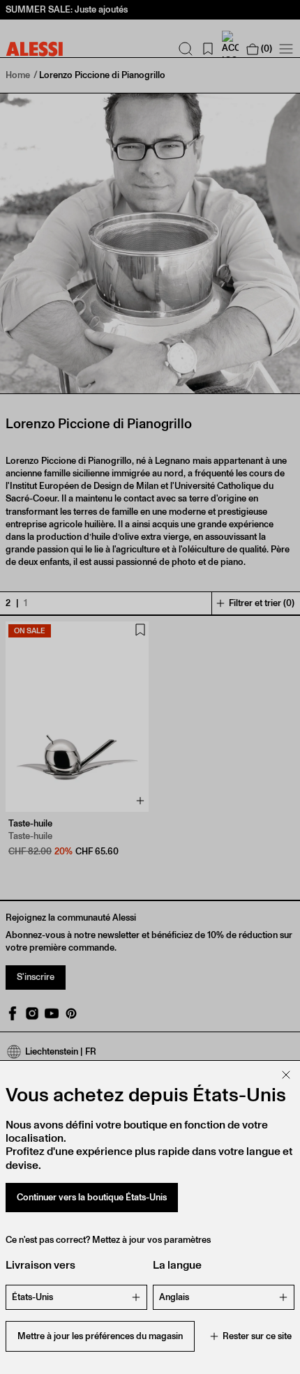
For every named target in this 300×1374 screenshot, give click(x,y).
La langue (177, 1264)
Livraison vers (40, 1264)
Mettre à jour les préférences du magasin (100, 1336)
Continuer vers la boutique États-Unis (92, 1197)
